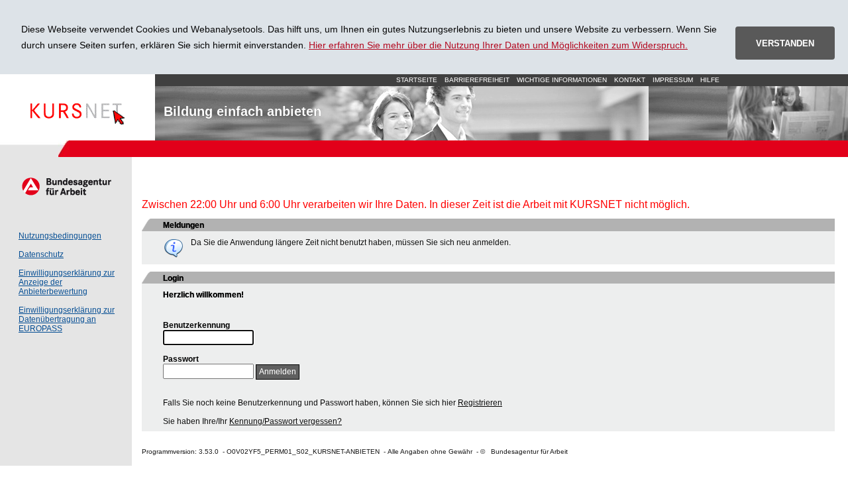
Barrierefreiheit (477, 79)
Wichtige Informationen (562, 79)
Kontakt (629, 79)
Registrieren (480, 402)
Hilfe (709, 79)
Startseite (77, 107)
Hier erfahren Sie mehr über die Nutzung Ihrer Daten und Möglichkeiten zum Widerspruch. (498, 45)
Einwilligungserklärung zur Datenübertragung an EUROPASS (67, 319)
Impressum (673, 79)
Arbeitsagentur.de (66, 186)
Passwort (181, 359)
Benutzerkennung (196, 325)
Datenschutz (41, 254)
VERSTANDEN (785, 43)
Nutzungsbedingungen (60, 235)
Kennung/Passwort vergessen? (285, 421)
